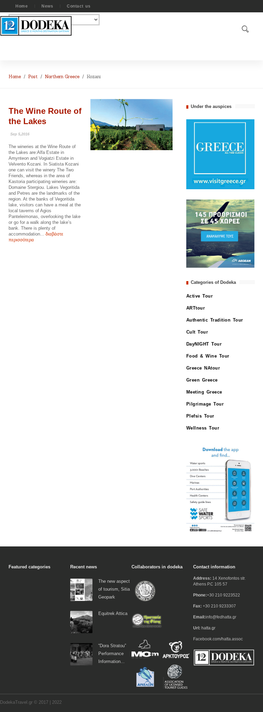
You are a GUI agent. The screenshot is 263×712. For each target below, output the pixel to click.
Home (21, 6)
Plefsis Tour (200, 416)
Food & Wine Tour (207, 356)
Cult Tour (197, 332)
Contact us (78, 6)
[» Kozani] (131, 124)
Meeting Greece (204, 392)
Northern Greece (62, 77)
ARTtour (195, 308)
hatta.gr (208, 628)
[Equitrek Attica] (81, 621)
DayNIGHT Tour (204, 344)
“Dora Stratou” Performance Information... (112, 653)
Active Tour (199, 296)
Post (33, 77)
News (47, 6)
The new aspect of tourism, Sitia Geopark (114, 589)
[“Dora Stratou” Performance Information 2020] (81, 653)
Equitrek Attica (112, 613)
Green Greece (202, 380)
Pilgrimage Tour (205, 404)
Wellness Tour (203, 428)
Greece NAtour (203, 368)
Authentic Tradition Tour (214, 320)
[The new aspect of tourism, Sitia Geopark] (81, 589)
